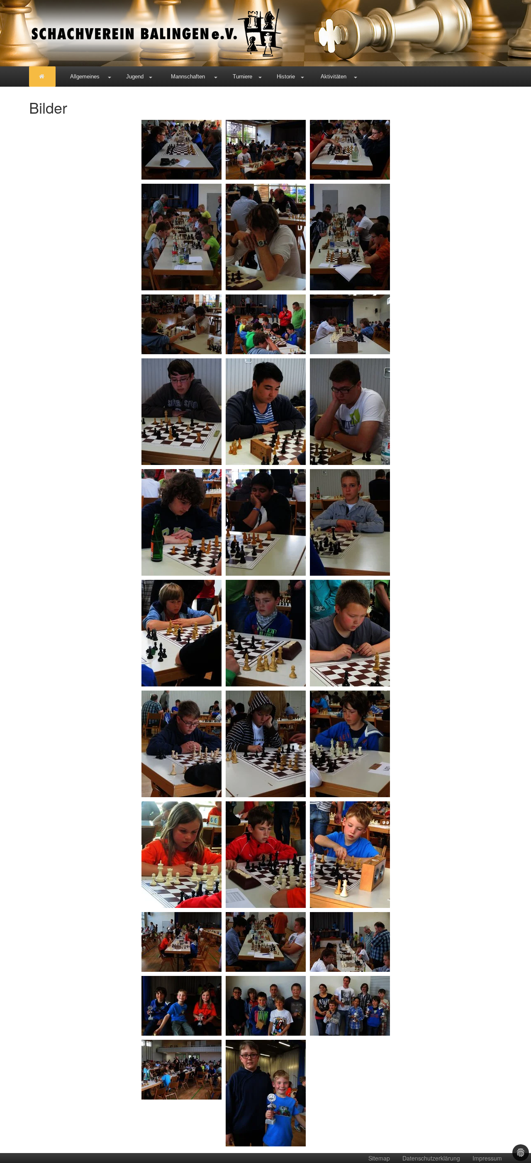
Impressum (487, 1158)
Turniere (242, 76)
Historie (286, 76)
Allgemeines (85, 76)
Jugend (135, 76)
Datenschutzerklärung (431, 1158)
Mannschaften (188, 76)
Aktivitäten (333, 76)
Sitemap (379, 1158)
